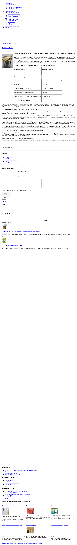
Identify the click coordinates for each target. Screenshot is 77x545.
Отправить (4, 201)
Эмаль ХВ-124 (8, 157)
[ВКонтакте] (3, 147)
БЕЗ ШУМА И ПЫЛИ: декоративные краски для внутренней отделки (21, 231)
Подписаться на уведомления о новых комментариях (17, 190)
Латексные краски (31, 525)
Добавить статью (18, 543)
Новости (35, 543)
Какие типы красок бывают (9, 217)
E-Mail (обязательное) (22, 174)
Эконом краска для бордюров (12, 474)
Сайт (18, 176)
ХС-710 (6, 161)
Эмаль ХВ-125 (8, 158)
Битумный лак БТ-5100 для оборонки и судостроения (18, 494)
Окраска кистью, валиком (9, 505)
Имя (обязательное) (22, 171)
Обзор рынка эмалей (7, 43)
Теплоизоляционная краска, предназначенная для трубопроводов (21, 470)
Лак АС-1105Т (8, 495)
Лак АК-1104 (8, 496)
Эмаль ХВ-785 (8, 162)
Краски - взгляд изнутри (57, 505)
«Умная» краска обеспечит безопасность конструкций (18, 471)
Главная (4, 543)
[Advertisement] (57, 33)
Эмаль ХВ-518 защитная (11, 160)
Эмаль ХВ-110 (7, 48)
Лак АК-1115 (8, 498)
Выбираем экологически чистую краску (12, 245)
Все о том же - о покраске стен (34, 505)
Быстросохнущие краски (11, 473)
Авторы (40, 543)
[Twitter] (5, 147)
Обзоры (4, 51)
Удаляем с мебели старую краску (60, 525)
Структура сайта (28, 543)
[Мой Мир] (9, 147)
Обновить (4, 197)
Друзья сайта (10, 543)
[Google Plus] (11, 147)
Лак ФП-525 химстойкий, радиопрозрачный (16, 491)
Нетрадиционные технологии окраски (12, 525)
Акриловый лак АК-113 (11, 492)
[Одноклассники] (7, 147)
